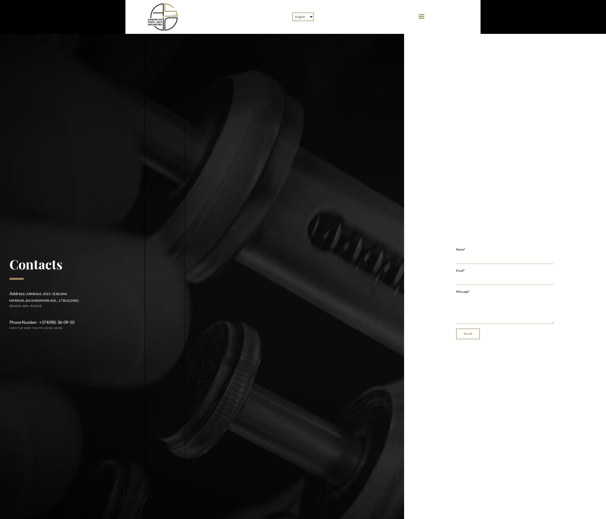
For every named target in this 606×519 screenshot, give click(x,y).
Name (460, 249)
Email (460, 270)
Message (462, 291)
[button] (303, 17)
